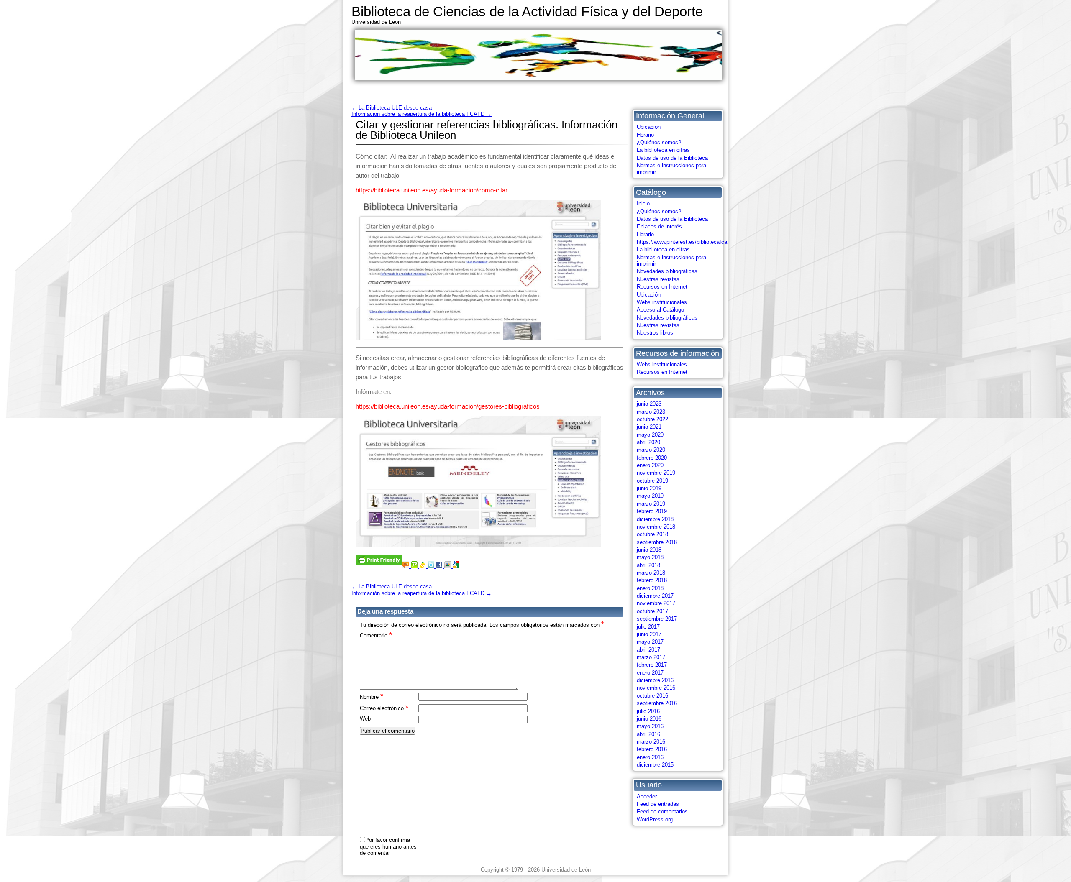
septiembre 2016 (657, 703)
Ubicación (649, 127)
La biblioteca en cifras (663, 150)
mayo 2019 (650, 496)
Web (365, 719)
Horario (645, 135)
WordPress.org (655, 819)
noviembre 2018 (656, 527)
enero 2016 (650, 757)
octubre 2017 (652, 611)
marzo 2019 (651, 504)
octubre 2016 (652, 696)
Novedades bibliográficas (667, 271)
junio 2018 (649, 550)
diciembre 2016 (655, 680)
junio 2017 (649, 634)
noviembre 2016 (656, 688)
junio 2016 (649, 719)
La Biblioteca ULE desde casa (391, 108)
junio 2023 (649, 404)
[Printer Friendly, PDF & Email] (379, 559)
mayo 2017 (650, 642)
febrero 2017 (652, 665)
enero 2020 (650, 465)
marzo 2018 (651, 573)
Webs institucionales (662, 302)
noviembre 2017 (656, 603)
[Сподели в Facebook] (440, 565)
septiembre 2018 (657, 542)
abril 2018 (648, 565)
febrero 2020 (652, 458)
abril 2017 (648, 650)
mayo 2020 (650, 435)
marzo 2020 (651, 450)
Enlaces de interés (659, 226)
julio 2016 (648, 711)
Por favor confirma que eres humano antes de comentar (388, 846)
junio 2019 (649, 488)
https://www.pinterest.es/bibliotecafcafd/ (685, 242)
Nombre (371, 696)
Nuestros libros (655, 333)
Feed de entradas (658, 804)
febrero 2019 (652, 511)
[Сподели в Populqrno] (415, 565)
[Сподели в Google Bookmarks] (456, 565)
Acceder (647, 796)
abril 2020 (648, 442)
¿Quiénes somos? (659, 142)
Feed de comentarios (662, 811)
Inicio (643, 203)
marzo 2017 (651, 657)
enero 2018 (650, 588)
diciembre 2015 (655, 765)
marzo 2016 (651, 742)
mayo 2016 (650, 726)
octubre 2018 (652, 534)
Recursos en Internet (662, 287)
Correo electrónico (384, 707)
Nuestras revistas (658, 279)
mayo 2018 (650, 557)
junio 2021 (649, 427)
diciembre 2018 (655, 519)
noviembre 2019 (656, 473)
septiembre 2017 (657, 619)
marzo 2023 (651, 412)
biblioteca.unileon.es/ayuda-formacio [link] (431, 190)
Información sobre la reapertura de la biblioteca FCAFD (421, 114)
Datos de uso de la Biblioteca (672, 158)
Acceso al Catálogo (660, 310)
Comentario (376, 635)
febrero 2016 (652, 749)
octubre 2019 (652, 481)
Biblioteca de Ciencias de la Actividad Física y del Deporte (527, 11)
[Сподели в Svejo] (423, 565)
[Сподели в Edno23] (406, 565)
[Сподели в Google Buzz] (448, 565)
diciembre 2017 (655, 596)
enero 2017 (650, 673)
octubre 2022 (652, 419)
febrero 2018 (652, 580)
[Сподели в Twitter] (432, 565)
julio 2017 (648, 627)
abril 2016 (648, 734)
